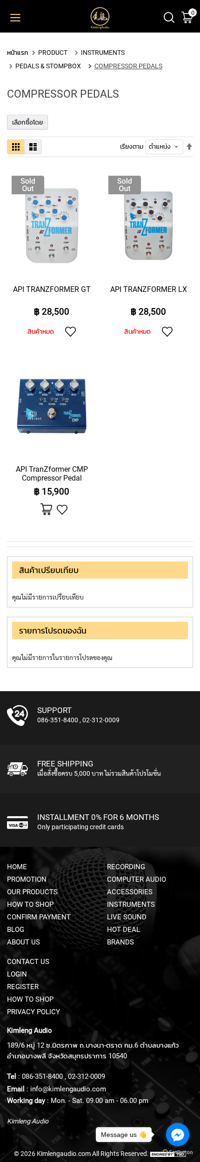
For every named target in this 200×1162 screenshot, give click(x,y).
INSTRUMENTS (103, 52)
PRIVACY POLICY (33, 1012)
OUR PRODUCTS (32, 892)
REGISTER (23, 987)
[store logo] (100, 19)
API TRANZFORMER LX (148, 289)
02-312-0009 (101, 720)
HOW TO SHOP (30, 904)
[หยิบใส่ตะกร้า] (46, 509)
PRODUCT (52, 52)
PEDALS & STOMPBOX (48, 66)
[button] (70, 331)
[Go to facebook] (177, 1134)
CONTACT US (28, 961)
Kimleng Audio (27, 1121)
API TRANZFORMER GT (52, 289)
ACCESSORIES (130, 892)
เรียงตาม (131, 146)
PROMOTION (27, 879)
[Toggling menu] (9, 18)
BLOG (15, 929)
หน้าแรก (17, 52)
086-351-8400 (57, 720)
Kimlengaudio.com (64, 1153)
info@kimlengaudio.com (68, 1089)
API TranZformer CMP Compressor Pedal (52, 473)
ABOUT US (23, 942)
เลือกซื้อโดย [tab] (27, 122)
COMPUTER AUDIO (136, 879)
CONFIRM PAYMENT (39, 917)
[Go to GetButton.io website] (178, 1152)
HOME (17, 867)
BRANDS (120, 942)
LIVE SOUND (127, 917)
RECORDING (126, 867)
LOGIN (17, 974)
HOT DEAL (123, 929)
